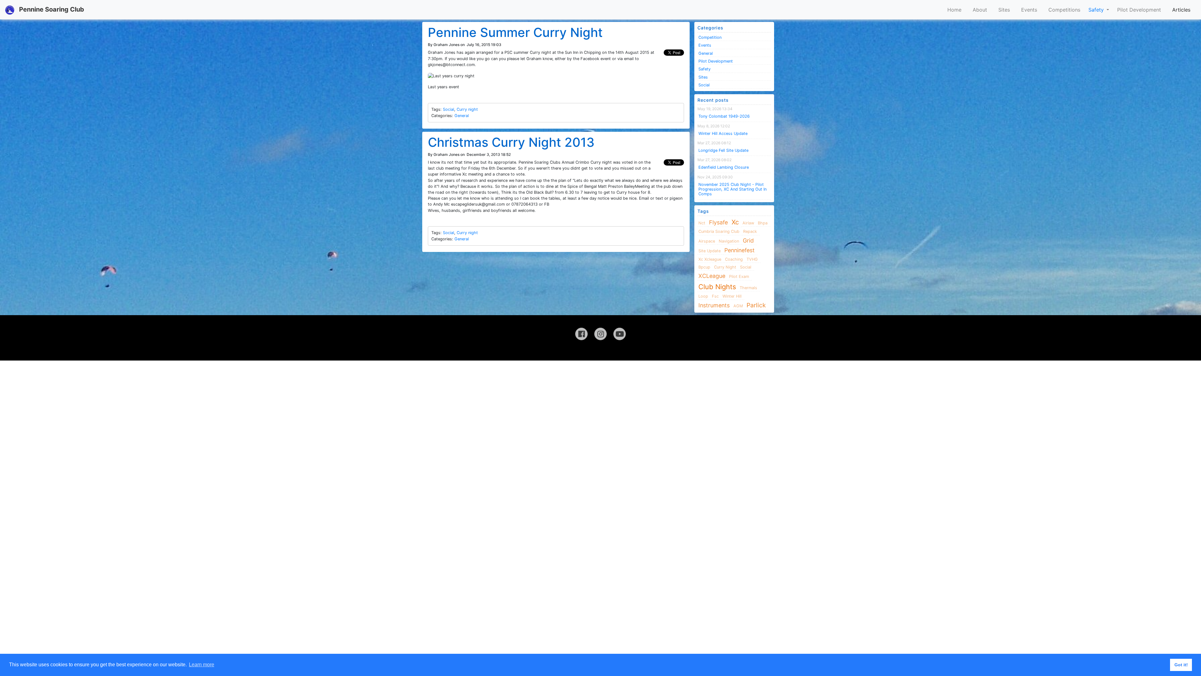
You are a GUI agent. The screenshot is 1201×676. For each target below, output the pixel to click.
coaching (734, 259)
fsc (715, 296)
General (461, 115)
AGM (738, 306)
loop (703, 296)
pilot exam (739, 276)
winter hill (732, 296)
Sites (1004, 10)
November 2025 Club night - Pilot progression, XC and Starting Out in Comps (732, 189)
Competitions (1064, 10)
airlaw (748, 223)
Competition (710, 37)
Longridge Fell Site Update (723, 150)
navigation (729, 241)
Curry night (467, 109)
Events (1029, 10)
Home (954, 10)
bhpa (763, 223)
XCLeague (711, 276)
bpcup (704, 267)
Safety (1096, 10)
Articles (1181, 10)
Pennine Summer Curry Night (515, 32)
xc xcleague (709, 259)
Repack (750, 231)
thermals (748, 287)
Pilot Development (1139, 10)
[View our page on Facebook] (581, 334)
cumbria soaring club (718, 231)
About (980, 10)
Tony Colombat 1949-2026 (724, 116)
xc (735, 222)
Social (448, 109)
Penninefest (739, 250)
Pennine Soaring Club (51, 9)
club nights (717, 287)
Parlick (756, 305)
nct (701, 223)
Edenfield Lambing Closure (723, 167)
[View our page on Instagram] (600, 334)
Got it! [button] (1181, 664)
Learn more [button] (201, 664)
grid (748, 240)
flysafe (718, 222)
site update (709, 250)
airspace (706, 241)
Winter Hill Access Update (722, 133)
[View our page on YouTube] (619, 334)
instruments (714, 305)
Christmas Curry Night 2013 (511, 142)
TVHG (752, 259)
